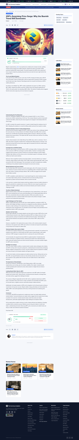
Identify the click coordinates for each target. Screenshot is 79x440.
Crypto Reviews (43, 4)
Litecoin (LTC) (65, 17)
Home (7, 11)
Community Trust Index (32, 423)
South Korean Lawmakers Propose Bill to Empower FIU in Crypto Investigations (29, 375)
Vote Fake (41, 320)
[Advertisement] (27, 103)
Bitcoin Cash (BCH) (66, 412)
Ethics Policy (30, 427)
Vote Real (41, 318)
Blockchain (41, 417)
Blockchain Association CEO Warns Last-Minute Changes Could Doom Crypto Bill (45, 375)
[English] (65, 4)
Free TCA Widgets (31, 421)
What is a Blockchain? (55, 418)
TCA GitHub (30, 416)
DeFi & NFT (59, 19)
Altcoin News (42, 414)
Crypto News (28, 4)
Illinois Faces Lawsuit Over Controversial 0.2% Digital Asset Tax (66, 83)
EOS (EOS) (65, 416)
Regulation (41, 419)
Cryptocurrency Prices (51, 4)
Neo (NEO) (65, 423)
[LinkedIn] (12, 412)
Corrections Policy (31, 425)
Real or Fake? (30, 418)
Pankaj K (13, 334)
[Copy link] (18, 25)
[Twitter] (10, 25)
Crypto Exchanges (35, 4)
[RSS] (15, 412)
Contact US (30, 409)
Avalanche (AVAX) (66, 420)
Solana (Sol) (65, 421)
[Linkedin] (15, 25)
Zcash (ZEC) (64, 19)
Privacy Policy (30, 414)
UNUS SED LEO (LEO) (60, 22)
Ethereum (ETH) (65, 409)
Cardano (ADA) (65, 432)
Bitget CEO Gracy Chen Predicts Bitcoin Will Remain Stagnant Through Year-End (66, 64)
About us (29, 407)
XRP (18, 66)
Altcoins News (11, 11)
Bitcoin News (59, 17)
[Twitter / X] (7, 412)
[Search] (63, 4)
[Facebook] (12, 25)
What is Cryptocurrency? (55, 407)
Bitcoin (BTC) (65, 407)
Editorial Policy (30, 412)
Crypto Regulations (54, 420)
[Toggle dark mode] (72, 4)
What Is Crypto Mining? (43, 407)
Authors (29, 411)
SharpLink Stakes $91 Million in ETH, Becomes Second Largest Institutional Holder (36, 7)
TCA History (30, 430)
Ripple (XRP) (65, 414)
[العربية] (69, 4)
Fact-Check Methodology (32, 420)
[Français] (67, 4)
